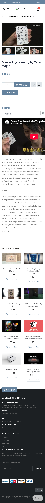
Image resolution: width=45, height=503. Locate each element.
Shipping (5, 437)
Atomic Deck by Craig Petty (11, 305)
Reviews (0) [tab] (7, 114)
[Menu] (8, 9)
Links (38, 2)
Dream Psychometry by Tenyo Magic (22, 64)
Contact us (5, 440)
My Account (6, 443)
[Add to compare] (39, 84)
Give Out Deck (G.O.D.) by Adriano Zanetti (11, 337)
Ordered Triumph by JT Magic (11, 270)
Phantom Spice (11, 369)
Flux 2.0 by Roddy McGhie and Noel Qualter (33, 271)
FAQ (3, 446)
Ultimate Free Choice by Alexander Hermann (33, 337)
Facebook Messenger (9, 414)
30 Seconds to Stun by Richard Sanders (33, 305)
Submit (38, 468)
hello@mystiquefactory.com (11, 421)
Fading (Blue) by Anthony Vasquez (33, 370)
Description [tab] (6, 108)
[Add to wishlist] (33, 84)
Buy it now (10, 92)
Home (3, 17)
